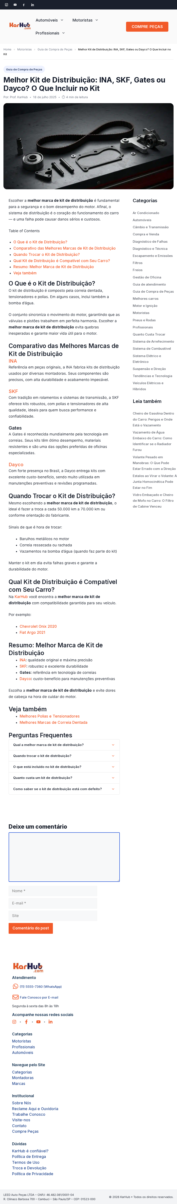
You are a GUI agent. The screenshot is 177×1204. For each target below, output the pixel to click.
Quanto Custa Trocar (149, 334)
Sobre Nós (21, 1103)
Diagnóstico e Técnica (150, 249)
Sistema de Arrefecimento (153, 341)
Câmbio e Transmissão (151, 227)
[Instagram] (6, 5)
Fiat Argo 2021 (32, 632)
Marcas (18, 1083)
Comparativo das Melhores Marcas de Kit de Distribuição (64, 248)
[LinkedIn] (32, 5)
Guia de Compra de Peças (55, 49)
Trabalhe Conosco (28, 1114)
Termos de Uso (26, 1162)
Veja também (24, 273)
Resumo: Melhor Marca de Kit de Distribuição (53, 267)
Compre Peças (25, 1131)
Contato (19, 1126)
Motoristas (83, 20)
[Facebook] (24, 5)
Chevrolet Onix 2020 (38, 626)
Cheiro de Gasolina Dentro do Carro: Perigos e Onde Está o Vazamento (153, 419)
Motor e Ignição (145, 306)
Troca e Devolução (29, 1168)
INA (13, 361)
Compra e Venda (146, 234)
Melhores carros (145, 299)
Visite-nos (21, 1120)
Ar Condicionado (146, 213)
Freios (137, 270)
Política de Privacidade (32, 1174)
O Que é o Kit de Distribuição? (40, 242)
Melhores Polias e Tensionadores (50, 716)
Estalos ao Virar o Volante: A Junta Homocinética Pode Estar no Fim (155, 481)
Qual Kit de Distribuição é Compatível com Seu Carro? (61, 261)
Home (7, 49)
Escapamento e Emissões (153, 256)
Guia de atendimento (149, 284)
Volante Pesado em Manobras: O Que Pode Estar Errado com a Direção (154, 463)
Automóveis (47, 20)
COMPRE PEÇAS (147, 26)
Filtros (137, 263)
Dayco (16, 464)
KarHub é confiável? (30, 1151)
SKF (13, 391)
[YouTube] (15, 5)
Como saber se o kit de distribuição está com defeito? (57, 789)
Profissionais (47, 33)
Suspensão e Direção (149, 369)
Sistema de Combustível (152, 348)
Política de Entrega (29, 1156)
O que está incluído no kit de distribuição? (47, 767)
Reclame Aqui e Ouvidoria (35, 1109)
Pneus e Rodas (144, 320)
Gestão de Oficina (147, 277)
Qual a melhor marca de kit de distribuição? (48, 745)
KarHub (21, 597)
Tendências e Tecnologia (152, 376)
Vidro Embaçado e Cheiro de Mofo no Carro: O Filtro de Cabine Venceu (153, 500)
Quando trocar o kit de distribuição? (42, 756)
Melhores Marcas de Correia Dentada (53, 722)
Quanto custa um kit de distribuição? (42, 778)
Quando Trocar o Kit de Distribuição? (46, 254)
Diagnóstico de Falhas (150, 241)
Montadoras (23, 1078)
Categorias (22, 1072)
